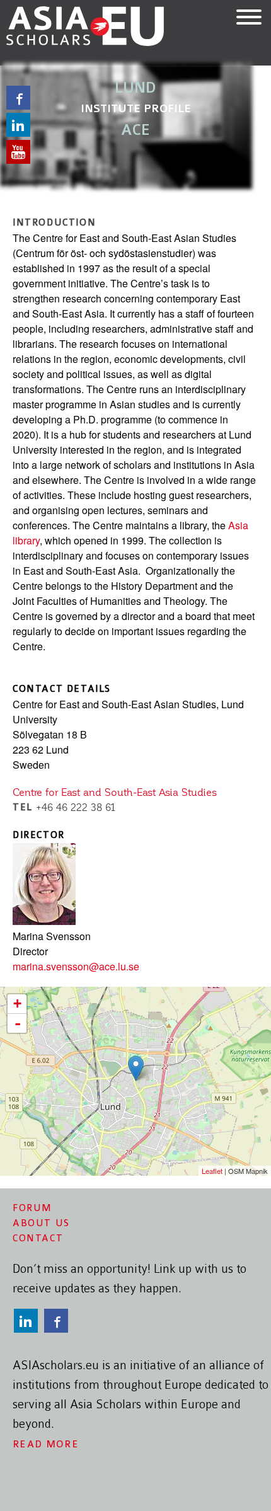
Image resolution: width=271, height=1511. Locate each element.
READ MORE (46, 1444)
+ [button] (17, 1003)
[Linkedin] (28, 1321)
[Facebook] (58, 1321)
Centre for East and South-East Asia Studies (115, 792)
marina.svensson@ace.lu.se (76, 966)
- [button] (17, 1023)
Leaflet (212, 1171)
